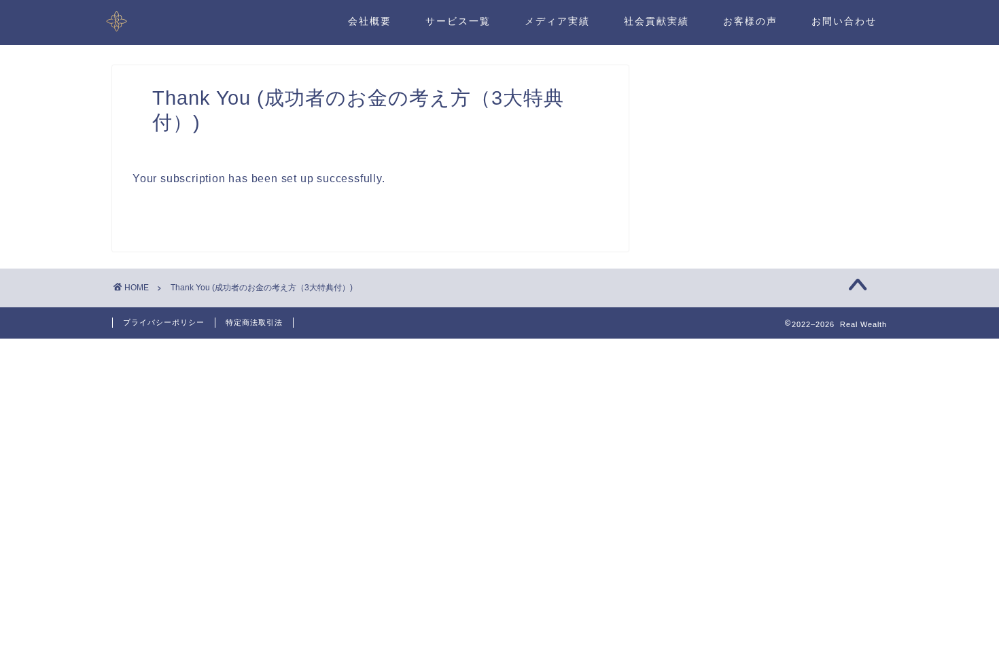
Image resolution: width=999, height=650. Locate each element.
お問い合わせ (844, 21)
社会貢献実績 (656, 21)
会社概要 (369, 21)
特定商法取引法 (254, 322)
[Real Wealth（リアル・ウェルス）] (116, 32)
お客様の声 (750, 21)
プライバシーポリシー (164, 322)
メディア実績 (557, 21)
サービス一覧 (458, 21)
